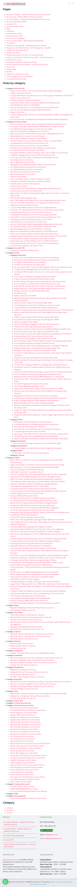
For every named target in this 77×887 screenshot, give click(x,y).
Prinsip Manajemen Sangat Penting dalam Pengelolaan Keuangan (38, 448)
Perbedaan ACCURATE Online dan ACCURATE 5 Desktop (30, 181)
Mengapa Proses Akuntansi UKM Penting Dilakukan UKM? (35, 350)
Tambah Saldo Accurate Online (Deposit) (25, 184)
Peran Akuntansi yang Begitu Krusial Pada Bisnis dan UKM (35, 339)
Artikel (17, 458)
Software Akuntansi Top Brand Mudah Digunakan (32, 291)
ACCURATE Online (20, 293)
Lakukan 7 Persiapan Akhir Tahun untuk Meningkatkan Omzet (32, 653)
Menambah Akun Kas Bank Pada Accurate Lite (27, 629)
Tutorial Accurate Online (23, 705)
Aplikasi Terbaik (55, 882)
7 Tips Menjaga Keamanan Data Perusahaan (30, 431)
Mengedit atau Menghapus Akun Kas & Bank (26, 627)
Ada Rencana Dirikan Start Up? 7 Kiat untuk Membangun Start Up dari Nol (37, 593)
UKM (16, 794)
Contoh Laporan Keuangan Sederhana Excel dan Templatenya (36, 258)
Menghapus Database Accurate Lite (23, 670)
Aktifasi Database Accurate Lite (21, 643)
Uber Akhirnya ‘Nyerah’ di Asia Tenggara (24, 579)
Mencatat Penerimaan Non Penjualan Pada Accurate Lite (30, 617)
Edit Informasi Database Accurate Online (25, 172)
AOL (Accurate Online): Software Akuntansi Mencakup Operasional (34, 234)
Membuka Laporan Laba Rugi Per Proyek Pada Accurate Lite (32, 634)
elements (10, 810)
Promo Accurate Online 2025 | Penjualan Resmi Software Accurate (34, 157)
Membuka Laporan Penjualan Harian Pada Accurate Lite (30, 636)
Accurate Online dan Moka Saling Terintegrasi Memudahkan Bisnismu (35, 188)
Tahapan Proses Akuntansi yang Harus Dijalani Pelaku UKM (35, 358)
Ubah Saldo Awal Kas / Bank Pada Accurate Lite (27, 615)
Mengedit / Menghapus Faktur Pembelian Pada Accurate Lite (32, 660)
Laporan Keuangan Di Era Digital (26, 322)
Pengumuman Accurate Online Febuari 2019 (26, 191)
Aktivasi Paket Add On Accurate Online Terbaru (27, 746)
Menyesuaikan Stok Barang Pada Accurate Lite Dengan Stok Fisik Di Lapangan (38, 693)
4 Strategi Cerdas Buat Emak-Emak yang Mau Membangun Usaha (33, 501)
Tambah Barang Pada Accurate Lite (23, 698)
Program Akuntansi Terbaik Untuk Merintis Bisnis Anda (34, 279)
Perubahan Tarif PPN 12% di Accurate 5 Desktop (31, 453)
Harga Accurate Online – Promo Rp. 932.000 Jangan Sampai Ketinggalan (36, 91)
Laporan (17, 632)
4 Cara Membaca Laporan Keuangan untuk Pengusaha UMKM (36, 320)
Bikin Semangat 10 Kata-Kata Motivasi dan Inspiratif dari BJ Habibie (34, 467)
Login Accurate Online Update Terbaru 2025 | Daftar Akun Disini (30, 57)
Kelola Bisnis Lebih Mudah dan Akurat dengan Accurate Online (33, 148)
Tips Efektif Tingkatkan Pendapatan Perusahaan (31, 384)
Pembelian (18, 655)
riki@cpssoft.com (51, 835)
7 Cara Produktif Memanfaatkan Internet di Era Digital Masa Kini (33, 208)
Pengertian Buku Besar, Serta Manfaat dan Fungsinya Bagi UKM (37, 348)
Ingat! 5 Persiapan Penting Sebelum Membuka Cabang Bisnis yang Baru (36, 479)
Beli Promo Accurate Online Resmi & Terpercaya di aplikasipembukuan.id (36, 134)
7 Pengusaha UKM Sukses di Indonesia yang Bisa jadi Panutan (32, 505)
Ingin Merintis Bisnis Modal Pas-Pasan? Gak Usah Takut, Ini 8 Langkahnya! (37, 529)
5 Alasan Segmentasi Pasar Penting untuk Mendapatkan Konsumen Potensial (38, 491)
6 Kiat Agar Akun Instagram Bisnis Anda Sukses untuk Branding (33, 548)
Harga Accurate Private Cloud (17, 50)
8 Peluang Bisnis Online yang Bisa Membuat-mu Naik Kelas (31, 543)
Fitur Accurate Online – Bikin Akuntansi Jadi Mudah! (25, 41)
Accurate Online (20, 122)
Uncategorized (19, 796)
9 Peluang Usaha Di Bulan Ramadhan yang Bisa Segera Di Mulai (33, 560)
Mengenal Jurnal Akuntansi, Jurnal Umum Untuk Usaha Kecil (36, 396)
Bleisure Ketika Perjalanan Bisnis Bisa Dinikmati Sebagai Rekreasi (33, 503)
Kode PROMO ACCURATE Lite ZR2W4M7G (25, 105)
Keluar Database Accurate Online (22, 751)
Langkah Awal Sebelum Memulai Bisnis (24, 515)
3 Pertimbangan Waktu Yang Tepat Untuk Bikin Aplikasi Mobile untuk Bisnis (37, 481)
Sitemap (10, 72)
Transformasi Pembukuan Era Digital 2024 (29, 265)
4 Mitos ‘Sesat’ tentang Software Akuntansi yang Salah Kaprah (36, 317)
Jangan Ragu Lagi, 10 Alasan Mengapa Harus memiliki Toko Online (34, 241)
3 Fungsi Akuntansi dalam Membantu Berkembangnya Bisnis (36, 308)
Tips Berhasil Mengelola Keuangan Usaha (29, 386)
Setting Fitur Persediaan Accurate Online (25, 732)
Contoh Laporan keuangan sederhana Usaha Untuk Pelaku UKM (37, 443)
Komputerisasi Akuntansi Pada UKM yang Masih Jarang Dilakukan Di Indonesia (42, 334)
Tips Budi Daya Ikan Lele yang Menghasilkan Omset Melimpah (36, 436)
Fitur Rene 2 (11, 43)
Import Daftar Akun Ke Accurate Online (24, 770)
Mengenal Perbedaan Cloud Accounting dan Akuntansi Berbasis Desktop (40, 298)
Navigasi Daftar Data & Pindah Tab (22, 715)
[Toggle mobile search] (69, 3)
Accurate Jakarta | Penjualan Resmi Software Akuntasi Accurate (37, 284)
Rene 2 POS (11, 67)
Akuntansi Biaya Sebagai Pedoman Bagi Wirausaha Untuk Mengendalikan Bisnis (43, 341)
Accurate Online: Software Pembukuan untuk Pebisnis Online (32, 239)
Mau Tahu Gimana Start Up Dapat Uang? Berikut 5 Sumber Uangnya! (35, 531)
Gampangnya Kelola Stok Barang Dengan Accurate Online (31, 219)
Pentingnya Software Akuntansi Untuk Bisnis (30, 262)
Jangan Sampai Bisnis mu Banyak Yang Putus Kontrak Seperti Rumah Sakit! (37, 465)
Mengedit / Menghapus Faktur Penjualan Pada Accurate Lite (32, 686)
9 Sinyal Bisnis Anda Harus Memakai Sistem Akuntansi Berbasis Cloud (35, 217)
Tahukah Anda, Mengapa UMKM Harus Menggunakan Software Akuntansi (40, 365)
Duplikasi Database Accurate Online (23, 760)
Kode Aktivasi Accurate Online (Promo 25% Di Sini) (28, 222)
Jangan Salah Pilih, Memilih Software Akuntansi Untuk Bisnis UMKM (38, 389)
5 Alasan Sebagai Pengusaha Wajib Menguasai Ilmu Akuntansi (36, 400)
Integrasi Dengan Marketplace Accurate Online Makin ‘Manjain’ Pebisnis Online (38, 236)
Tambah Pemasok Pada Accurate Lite (23, 665)
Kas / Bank (18, 612)
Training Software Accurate (16, 79)
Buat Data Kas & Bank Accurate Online (24, 729)
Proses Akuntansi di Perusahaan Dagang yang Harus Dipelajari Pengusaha (41, 346)
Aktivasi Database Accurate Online (22, 174)
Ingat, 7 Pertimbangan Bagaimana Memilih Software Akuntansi (36, 324)
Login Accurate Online (18, 177)
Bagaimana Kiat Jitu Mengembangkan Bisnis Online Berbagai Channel (35, 477)
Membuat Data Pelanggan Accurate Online (25, 724)
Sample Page (11, 69)
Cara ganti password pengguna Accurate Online (27, 758)
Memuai (17, 641)
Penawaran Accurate (14, 60)
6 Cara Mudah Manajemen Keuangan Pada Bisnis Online (34, 343)
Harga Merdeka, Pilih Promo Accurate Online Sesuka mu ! (31, 212)
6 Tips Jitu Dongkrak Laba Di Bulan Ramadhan (26, 470)
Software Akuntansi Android (20, 93)
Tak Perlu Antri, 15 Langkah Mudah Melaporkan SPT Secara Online (34, 572)
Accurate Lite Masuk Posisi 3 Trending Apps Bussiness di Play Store (34, 107)
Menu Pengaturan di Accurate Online (23, 713)
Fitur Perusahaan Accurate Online (22, 739)
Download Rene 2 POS (15, 36)
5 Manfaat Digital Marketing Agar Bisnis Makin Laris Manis (31, 527)
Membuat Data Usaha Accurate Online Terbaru (27, 765)
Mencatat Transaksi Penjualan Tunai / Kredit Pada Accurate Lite (33, 684)
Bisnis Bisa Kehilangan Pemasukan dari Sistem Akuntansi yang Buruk (35, 603)
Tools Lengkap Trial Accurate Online (20, 76)
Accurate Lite (19, 88)
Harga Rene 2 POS (13, 53)
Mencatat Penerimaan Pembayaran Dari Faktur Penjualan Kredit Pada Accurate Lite (40, 682)
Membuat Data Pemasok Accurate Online (25, 722)
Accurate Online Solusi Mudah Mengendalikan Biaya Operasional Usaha (36, 224)
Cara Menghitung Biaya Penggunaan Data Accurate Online (31, 129)
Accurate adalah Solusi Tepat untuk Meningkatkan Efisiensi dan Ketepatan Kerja (43, 267)
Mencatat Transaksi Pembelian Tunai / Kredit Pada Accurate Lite (33, 663)
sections (10, 813)
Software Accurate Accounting (18, 74)
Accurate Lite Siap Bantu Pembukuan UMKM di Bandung (30, 110)
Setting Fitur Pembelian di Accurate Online (25, 734)
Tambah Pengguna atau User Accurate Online (27, 493)
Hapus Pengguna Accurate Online (22, 763)
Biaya (16, 605)
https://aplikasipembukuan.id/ (51, 838)
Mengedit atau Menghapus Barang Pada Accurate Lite (29, 696)
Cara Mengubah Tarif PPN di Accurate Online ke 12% (29, 143)
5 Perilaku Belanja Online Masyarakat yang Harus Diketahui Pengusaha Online (38, 539)
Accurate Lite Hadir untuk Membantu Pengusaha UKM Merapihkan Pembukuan (39, 119)
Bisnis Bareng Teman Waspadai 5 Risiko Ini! (29, 427)
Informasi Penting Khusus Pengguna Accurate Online (29, 131)
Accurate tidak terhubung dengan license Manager (28, 791)
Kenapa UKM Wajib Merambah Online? (24, 496)
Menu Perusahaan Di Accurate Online (24, 708)
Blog (8, 29)
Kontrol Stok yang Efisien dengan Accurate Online (28, 798)
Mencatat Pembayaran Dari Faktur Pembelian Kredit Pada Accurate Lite (36, 658)
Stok (16, 691)
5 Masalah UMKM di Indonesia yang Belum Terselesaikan (30, 546)
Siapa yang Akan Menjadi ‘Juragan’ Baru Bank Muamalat (30, 598)
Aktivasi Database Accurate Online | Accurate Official (29, 146)
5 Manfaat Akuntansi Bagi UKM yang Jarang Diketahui (33, 327)
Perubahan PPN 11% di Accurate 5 (22, 786)
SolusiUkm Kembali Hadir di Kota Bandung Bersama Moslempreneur (35, 103)
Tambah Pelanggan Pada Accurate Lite (24, 689)
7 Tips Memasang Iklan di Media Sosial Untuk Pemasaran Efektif (33, 489)
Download (10, 31)
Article (16, 253)
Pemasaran (18, 651)
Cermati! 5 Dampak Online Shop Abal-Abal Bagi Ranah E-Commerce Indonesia (38, 474)
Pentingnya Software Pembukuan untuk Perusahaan (33, 422)
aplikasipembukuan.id (11, 860)
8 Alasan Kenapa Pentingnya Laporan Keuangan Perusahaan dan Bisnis (40, 281)
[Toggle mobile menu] (73, 3)
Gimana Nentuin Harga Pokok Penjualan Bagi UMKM (33, 303)
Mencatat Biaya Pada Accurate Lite (22, 610)
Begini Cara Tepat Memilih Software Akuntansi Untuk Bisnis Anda (33, 231)
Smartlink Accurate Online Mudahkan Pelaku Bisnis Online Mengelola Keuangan (39, 555)
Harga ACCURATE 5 (21, 300)
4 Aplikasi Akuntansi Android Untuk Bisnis (25, 100)
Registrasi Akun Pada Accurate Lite (22, 646)
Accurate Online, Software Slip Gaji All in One (26, 246)
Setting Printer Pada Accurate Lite (22, 674)
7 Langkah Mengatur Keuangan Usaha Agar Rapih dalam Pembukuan (35, 582)
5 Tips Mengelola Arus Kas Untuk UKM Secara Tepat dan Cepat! (37, 305)
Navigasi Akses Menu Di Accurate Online (24, 720)
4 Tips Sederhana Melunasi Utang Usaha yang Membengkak (32, 577)
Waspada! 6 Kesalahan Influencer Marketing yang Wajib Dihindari (34, 484)
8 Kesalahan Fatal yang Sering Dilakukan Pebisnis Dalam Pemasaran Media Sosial (39, 512)
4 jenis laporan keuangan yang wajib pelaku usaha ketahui (35, 277)
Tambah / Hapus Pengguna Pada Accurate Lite (27, 677)
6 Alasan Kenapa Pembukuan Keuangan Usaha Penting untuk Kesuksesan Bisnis (43, 372)
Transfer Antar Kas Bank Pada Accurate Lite (26, 620)
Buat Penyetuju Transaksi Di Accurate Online (26, 767)
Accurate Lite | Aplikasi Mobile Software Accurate (24, 17)
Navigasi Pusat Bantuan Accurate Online (25, 717)
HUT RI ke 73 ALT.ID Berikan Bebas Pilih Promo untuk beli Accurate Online (37, 210)
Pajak (20, 451)
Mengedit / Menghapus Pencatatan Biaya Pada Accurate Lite (32, 608)
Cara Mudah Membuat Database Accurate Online (28, 167)
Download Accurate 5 (14, 33)
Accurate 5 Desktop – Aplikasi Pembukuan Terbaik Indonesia (28, 14)
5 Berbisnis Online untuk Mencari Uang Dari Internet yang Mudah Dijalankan (38, 591)
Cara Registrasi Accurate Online (21, 160)
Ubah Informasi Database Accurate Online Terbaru (28, 755)
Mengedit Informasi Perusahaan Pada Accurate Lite (29, 672)
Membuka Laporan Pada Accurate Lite (24, 639)
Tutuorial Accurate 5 (22, 784)
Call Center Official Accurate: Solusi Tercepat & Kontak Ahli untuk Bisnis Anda (38, 124)
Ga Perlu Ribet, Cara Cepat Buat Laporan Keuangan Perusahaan (37, 429)
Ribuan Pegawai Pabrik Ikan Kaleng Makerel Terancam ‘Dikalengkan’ (34, 574)
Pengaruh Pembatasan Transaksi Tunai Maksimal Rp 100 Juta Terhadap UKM (38, 558)
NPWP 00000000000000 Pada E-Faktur (24, 789)
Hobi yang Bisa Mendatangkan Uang (23, 198)
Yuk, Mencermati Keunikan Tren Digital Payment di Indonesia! (32, 498)
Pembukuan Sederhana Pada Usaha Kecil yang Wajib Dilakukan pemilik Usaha (42, 329)
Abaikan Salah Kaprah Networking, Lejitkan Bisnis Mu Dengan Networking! (41, 439)
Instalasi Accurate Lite (18, 648)
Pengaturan (18, 667)
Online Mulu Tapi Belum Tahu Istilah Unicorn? (26, 472)
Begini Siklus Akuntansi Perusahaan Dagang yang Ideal (34, 403)
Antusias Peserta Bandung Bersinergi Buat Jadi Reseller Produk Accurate (36, 562)
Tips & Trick (18, 701)
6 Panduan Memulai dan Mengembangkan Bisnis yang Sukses (36, 424)
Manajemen (22, 446)
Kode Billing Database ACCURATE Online (24, 779)
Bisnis (20, 420)
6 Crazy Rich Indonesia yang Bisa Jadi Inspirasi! (27, 517)
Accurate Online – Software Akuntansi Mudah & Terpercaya (28, 19)
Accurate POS (11, 24)
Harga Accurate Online (18, 186)
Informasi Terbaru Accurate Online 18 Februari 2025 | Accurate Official (36, 141)
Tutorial (21, 455)
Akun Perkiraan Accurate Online (21, 741)
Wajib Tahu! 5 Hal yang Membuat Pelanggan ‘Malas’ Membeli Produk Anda (37, 520)
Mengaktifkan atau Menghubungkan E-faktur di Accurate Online (33, 165)
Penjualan (18, 679)
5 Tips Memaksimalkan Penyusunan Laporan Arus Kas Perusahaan (34, 243)
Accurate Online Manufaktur (17, 22)
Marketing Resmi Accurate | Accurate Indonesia (27, 136)
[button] (5, 881)
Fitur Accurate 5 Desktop (16, 38)
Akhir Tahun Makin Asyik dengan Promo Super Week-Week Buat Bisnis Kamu (38, 200)
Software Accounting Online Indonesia (24, 205)
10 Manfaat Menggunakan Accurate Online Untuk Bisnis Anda (32, 155)
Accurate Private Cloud (15, 26)
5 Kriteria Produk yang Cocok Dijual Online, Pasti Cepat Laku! (32, 510)
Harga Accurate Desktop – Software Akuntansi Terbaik (26, 45)
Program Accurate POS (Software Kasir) (24, 250)
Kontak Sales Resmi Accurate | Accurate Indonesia (25, 55)
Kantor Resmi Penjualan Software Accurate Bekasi (28, 138)
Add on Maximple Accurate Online (22, 162)
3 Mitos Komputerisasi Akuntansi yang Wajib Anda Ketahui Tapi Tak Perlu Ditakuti (43, 310)
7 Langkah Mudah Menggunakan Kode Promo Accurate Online (36, 269)
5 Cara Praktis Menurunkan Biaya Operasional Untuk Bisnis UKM (37, 374)
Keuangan (22, 441)
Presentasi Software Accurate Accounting (22, 62)
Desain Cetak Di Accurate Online (22, 774)
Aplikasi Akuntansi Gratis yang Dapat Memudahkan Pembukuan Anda (39, 289)
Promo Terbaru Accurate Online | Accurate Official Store (27, 64)
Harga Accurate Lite (17, 112)
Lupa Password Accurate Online (21, 772)
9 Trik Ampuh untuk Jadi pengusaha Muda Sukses (28, 596)
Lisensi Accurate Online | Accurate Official (25, 748)
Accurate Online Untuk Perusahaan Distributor (27, 150)
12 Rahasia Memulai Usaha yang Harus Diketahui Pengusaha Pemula (35, 541)
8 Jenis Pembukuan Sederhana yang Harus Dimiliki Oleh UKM (36, 331)
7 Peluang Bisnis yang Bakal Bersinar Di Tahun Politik (29, 486)
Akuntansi (22, 255)
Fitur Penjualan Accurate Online (21, 736)
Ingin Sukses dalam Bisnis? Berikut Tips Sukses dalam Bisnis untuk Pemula (41, 434)
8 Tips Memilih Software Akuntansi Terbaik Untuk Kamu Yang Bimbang (39, 286)
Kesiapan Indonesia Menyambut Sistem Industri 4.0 (29, 601)
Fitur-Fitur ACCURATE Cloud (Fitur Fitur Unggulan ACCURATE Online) (35, 203)
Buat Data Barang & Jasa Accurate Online (25, 727)
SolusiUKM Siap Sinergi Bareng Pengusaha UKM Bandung (31, 565)
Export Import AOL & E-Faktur (21, 782)
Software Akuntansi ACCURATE (25, 296)
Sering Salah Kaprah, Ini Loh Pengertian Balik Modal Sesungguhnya (34, 508)
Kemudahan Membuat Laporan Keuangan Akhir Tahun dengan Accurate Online (39, 153)
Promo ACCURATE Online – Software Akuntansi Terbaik (30, 179)
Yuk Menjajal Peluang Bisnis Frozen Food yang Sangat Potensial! (33, 215)
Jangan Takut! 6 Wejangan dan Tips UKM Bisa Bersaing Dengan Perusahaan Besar (39, 584)
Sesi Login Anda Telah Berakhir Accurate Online (27, 777)
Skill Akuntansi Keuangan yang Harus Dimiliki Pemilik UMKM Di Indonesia (40, 398)
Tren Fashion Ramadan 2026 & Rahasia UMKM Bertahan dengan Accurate (37, 126)
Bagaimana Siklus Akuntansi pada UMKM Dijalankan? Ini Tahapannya (39, 377)
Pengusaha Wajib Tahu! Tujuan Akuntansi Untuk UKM (33, 336)
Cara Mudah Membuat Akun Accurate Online (26, 169)
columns (10, 808)
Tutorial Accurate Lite (22, 703)
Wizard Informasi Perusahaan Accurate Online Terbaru (30, 743)
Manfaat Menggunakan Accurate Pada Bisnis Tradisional (30, 229)
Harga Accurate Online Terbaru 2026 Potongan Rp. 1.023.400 (29, 48)
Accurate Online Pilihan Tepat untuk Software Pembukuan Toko (33, 227)
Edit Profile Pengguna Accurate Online (24, 753)
